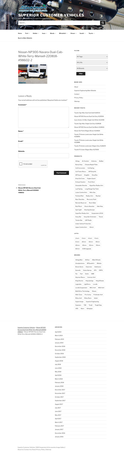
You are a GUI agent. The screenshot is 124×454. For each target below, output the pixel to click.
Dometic (78, 270)
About (76, 87)
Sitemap (77, 101)
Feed (33, 449)
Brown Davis (79, 267)
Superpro (78, 305)
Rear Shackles (79, 199)
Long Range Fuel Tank (92, 189)
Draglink (86, 175)
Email (20, 141)
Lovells (95, 284)
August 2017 (59, 404)
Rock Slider (92, 203)
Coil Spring (91, 168)
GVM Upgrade (86, 249)
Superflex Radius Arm (82, 213)
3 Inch (84, 238)
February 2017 (59, 426)
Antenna (94, 161)
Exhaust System (80, 182)
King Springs (89, 281)
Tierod (101, 217)
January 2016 (59, 436)
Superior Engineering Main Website (85, 90)
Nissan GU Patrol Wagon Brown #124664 (87, 131)
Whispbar (90, 308)
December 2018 (60, 346)
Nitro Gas (92, 192)
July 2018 (58, 364)
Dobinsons (97, 267)
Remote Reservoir (81, 203)
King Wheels (100, 281)
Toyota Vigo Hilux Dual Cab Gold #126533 (87, 113)
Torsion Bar (78, 220)
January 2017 (59, 429)
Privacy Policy (78, 97)
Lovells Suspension (81, 287)
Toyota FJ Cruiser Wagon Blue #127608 (86, 149)
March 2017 (58, 422)
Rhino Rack (87, 298)
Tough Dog (98, 305)
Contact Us (27, 449)
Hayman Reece (80, 277)
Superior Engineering (92, 301)
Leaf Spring (78, 189)
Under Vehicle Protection (83, 223)
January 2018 (59, 386)
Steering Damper (89, 210)
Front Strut (91, 182)
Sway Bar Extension (90, 217)
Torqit (90, 305)
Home (20, 33)
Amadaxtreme (79, 263)
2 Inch (77, 238)
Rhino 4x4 (78, 298)
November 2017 (60, 393)
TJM (85, 305)
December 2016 (60, 433)
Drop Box (95, 175)
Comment (22, 105)
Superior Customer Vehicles (51, 15)
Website (21, 151)
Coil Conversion (80, 168)
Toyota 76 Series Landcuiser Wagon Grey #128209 (90, 146)
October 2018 (59, 353)
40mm (77, 245)
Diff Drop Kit (92, 171)
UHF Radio (88, 220)
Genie (87, 274)
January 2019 (59, 343)
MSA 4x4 (101, 287)
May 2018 (58, 371)
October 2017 (59, 397)
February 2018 (59, 382)
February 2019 (59, 339)
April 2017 (58, 418)
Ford (26, 33)
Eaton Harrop (87, 270)
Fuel (81, 274)
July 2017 (58, 408)
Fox (76, 274)
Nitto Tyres (78, 294)
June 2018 (58, 368)
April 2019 (58, 332)
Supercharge (79, 301)
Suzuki (82, 33)
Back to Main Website (25, 38)
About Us (20, 449)
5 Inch (96, 238)
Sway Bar (78, 217)
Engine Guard (91, 178)
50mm (91, 245)
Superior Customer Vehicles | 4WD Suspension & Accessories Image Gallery (41, 447)
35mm (97, 242)
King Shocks (79, 281)
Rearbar (98, 196)
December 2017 (60, 390)
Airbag (77, 161)
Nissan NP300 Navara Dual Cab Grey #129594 (89, 116)
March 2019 (59, 335)
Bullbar (101, 161)
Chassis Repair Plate (91, 164)
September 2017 (60, 400)
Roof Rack (78, 206)
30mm (91, 242)
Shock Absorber (89, 206)
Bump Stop (78, 164)
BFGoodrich (90, 263)
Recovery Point (91, 199)
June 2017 (58, 411)
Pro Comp (88, 294)
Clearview (89, 267)
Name (21, 131)
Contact (76, 94)
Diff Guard (78, 175)
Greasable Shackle (81, 185)
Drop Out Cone (80, 178)
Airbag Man (79, 260)
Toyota (91, 33)
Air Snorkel (85, 161)
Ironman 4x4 (91, 277)
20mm (84, 242)
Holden (35, 33)
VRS (76, 308)
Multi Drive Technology (82, 291)
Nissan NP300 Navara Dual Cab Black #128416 (89, 127)
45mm (84, 245)
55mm (98, 245)
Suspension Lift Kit (97, 213)
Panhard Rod (79, 196)
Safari (96, 298)
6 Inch (77, 242)
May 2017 (58, 415)
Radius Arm (89, 196)
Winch (92, 227)
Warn (82, 308)
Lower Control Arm (81, 192)
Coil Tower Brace (80, 171)
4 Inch (90, 238)
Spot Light (78, 210)
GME (92, 274)
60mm (77, 249)
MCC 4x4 (93, 287)
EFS (95, 270)
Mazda (52, 33)
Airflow (87, 260)
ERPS (101, 270)
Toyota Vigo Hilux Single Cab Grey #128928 (87, 123)
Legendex (78, 284)
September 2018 (60, 357)
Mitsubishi (62, 33)
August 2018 (59, 361)
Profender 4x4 (98, 294)
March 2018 (59, 379)
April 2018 (58, 375)
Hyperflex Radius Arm (96, 185)
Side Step (100, 206)
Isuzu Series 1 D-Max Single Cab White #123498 (89, 120)
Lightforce (87, 284)
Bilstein (99, 263)
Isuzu (43, 33)
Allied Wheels (96, 260)
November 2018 (60, 350)
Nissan (73, 33)
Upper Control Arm (81, 227)
